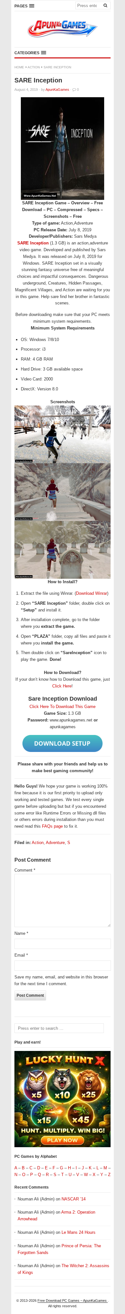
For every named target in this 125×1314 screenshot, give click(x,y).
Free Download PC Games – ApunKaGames (73, 1300)
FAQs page (52, 826)
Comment (24, 870)
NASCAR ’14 (74, 1199)
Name (21, 933)
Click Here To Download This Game (62, 706)
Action (34, 67)
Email (21, 955)
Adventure (55, 842)
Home (19, 67)
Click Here (61, 686)
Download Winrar (91, 593)
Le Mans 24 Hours (79, 1232)
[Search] (105, 5)
